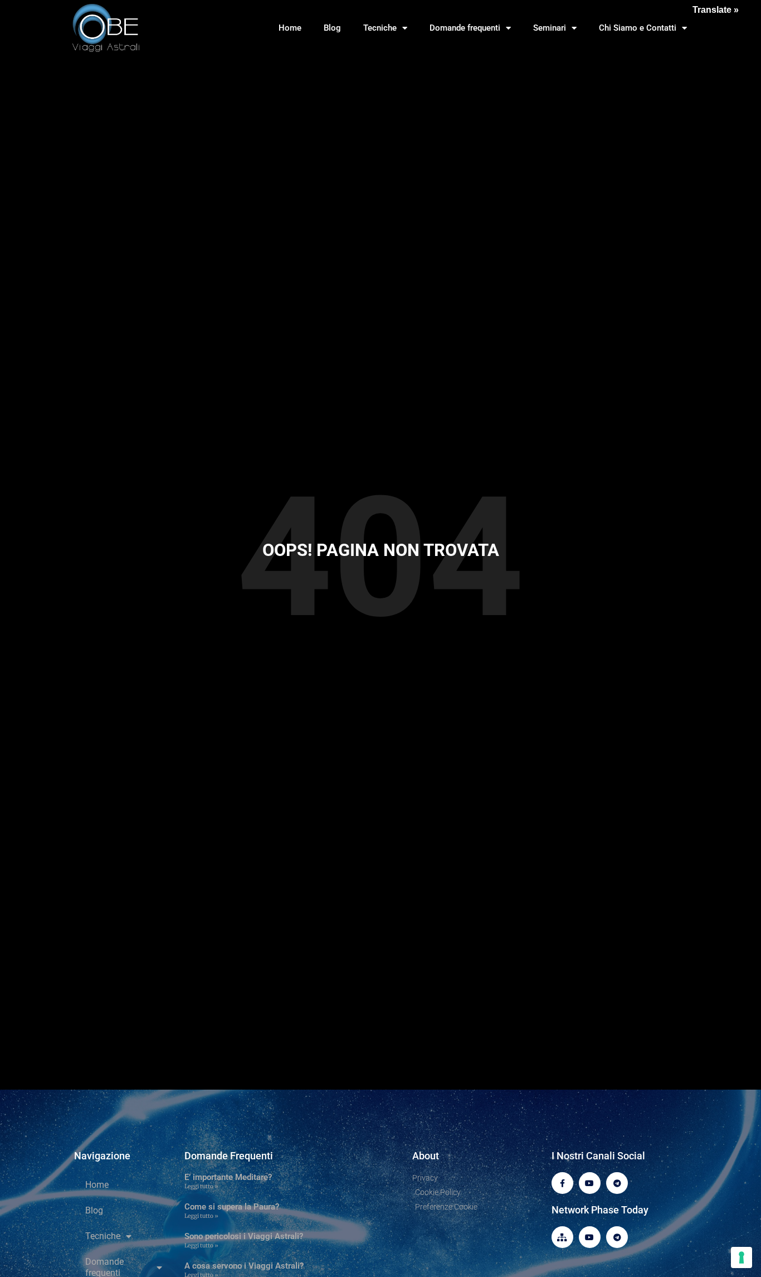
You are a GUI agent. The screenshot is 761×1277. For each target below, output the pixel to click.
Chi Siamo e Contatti (637, 28)
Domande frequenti (465, 28)
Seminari (549, 28)
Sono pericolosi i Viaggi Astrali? (243, 1236)
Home (290, 28)
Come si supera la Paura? (231, 1207)
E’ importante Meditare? (228, 1177)
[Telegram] (617, 1183)
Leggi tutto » (201, 1186)
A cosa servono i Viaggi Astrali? (244, 1266)
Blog (332, 28)
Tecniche (380, 28)
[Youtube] (590, 1183)
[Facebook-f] (562, 1183)
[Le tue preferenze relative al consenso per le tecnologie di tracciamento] (741, 1257)
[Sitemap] (562, 1237)
